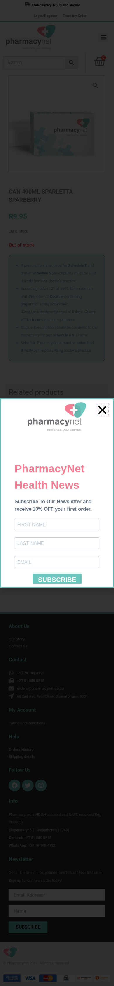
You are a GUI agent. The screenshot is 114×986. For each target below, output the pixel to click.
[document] (57, 493)
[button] (102, 410)
